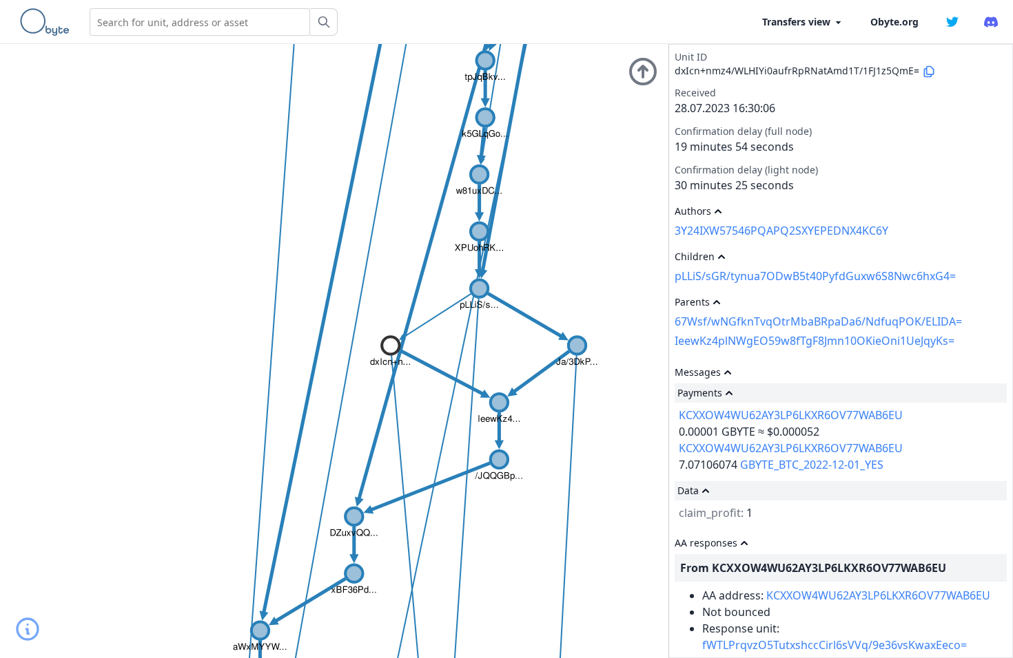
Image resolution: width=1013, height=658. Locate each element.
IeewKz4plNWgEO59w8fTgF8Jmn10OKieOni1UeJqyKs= (814, 340)
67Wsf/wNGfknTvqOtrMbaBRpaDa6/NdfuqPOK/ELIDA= (818, 321)
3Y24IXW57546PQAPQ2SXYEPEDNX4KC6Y (781, 230)
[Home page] (48, 22)
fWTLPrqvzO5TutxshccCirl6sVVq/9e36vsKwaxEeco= (834, 644)
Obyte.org (894, 21)
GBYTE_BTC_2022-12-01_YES (811, 464)
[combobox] (200, 22)
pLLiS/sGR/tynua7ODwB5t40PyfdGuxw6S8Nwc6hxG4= (815, 276)
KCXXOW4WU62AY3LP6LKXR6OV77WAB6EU (791, 415)
